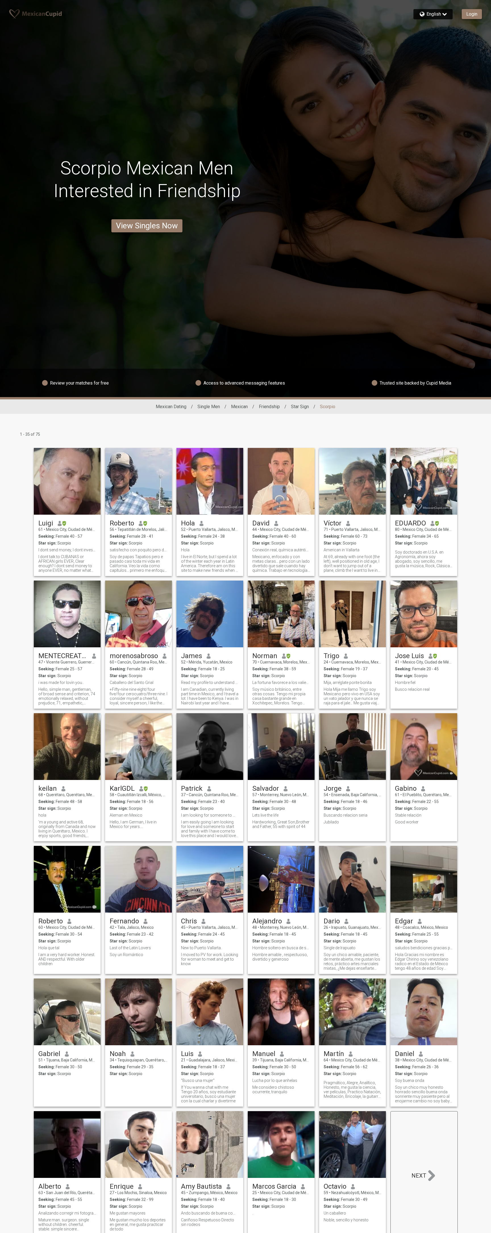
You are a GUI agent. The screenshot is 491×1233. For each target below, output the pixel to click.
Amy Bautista (201, 1186)
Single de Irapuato (339, 948)
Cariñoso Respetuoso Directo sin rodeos (207, 1222)
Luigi (45, 523)
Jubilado (331, 822)
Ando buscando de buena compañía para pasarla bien (210, 1213)
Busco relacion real (412, 689)
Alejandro (267, 921)
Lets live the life (265, 815)
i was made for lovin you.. (61, 682)
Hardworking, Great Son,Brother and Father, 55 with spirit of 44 (280, 824)
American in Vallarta (341, 550)
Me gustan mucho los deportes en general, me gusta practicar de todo (138, 1224)
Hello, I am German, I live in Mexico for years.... (133, 824)
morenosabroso (134, 656)
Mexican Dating (171, 406)
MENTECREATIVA (63, 656)
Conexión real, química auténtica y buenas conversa (281, 550)
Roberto (122, 523)
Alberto (49, 1186)
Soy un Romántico (126, 954)
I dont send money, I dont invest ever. (67, 550)
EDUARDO (410, 523)
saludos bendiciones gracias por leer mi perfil (424, 948)
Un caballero (335, 1213)
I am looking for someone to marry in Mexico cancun (210, 815)
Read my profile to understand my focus (210, 682)
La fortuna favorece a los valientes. (281, 682)
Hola (188, 523)
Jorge (333, 788)
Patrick (192, 788)
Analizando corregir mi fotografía (67, 1213)
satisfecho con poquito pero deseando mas (138, 550)
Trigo (331, 656)
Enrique (122, 1186)
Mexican (239, 406)
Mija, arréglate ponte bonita (348, 682)
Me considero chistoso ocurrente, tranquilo (273, 1089)
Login (471, 14)
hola (42, 815)
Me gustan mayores (127, 1213)
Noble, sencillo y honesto (346, 1220)
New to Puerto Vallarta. (201, 948)
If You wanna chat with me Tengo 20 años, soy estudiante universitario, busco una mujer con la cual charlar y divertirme (208, 1094)
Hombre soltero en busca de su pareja (281, 948)
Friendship (269, 406)
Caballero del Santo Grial (131, 682)
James (191, 656)
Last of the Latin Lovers (130, 948)
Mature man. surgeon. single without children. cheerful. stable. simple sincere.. (63, 1224)
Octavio (335, 1186)
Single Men (208, 406)
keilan (47, 788)
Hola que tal (48, 948)
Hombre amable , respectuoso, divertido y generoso (280, 956)
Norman (264, 656)
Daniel (404, 1054)
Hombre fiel (405, 682)
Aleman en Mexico (126, 815)
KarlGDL (122, 788)
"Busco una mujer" (198, 1080)
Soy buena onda (409, 1080)
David (261, 523)
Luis (187, 1054)
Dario (332, 921)
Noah (118, 1054)
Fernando (124, 921)
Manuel (263, 1054)
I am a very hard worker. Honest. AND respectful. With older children (66, 959)
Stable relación (408, 815)
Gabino (406, 788)
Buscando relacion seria (345, 815)
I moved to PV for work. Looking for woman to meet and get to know (209, 959)
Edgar (404, 921)
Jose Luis (409, 656)
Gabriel (49, 1054)
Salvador (265, 788)
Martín (334, 1054)
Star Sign (300, 406)
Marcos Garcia (274, 1186)
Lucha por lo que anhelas (274, 1080)
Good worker (407, 822)
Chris (189, 921)
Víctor (333, 523)
